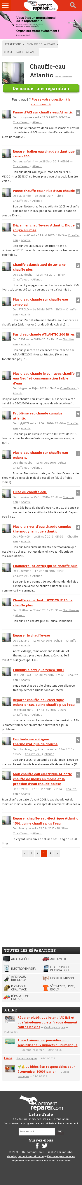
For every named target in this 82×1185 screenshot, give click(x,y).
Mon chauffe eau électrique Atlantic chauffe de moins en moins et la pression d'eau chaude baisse (42, 779)
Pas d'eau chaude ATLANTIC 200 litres (44, 334)
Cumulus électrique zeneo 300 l (38, 670)
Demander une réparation (41, 88)
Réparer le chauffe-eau (31, 635)
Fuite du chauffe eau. (30, 492)
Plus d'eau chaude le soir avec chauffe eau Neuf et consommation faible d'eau (44, 378)
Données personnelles (61, 1156)
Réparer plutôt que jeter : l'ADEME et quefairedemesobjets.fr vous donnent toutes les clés (47, 1022)
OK (59, 1131)
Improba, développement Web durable (40, 1154)
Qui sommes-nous (33, 1152)
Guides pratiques (54, 1027)
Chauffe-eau (21, 122)
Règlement (18, 1161)
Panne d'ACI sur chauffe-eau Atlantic (43, 112)
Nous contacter (61, 1161)
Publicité (33, 1161)
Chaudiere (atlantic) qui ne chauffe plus (45, 566)
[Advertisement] (41, 900)
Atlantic (37, 122)
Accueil (41, 5)
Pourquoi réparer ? (32, 1049)
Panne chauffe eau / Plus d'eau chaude (44, 190)
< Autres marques (63, 76)
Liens (8, 1058)
